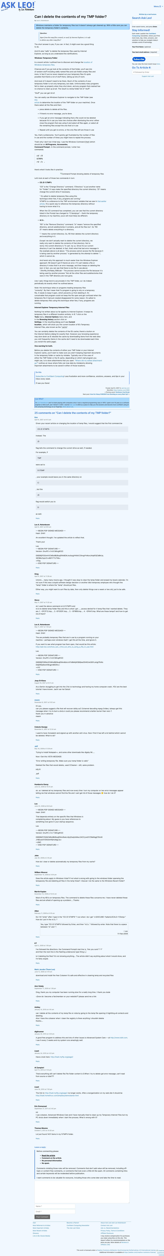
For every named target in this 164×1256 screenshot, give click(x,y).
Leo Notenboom (43, 403)
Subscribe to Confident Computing (50, 376)
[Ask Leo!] (19, 6)
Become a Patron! (73, 1223)
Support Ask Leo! (148, 76)
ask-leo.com (125, 388)
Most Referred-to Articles (41, 1225)
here (158, 64)
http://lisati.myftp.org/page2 (62, 1057)
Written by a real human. (148, 14)
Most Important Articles (41, 1228)
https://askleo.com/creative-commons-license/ (140, 1252)
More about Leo (68, 407)
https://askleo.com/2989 (121, 390)
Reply (38, 518)
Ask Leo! (72, 405)
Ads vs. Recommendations (110, 1228)
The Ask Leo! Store (73, 1228)
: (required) (144, 52)
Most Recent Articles (40, 1231)
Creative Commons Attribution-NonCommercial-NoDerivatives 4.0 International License (126, 1250)
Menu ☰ (157, 6)
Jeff (36, 746)
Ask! (34, 1223)
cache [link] (64, 327)
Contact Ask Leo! (106, 1225)
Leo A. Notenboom (43, 20)
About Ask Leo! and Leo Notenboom (113, 1223)
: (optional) (141, 47)
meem (37, 700)
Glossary (36, 1233)
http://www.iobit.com (118, 1038)
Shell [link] (87, 142)
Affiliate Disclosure (107, 1233)
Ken (36, 417)
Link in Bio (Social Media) (41, 1236)
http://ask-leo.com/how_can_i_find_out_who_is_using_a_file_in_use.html (64, 647)
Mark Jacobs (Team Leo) (45, 969)
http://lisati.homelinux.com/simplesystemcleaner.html (57, 1096)
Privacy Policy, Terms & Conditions (112, 1231)
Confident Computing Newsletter (78, 1225)
